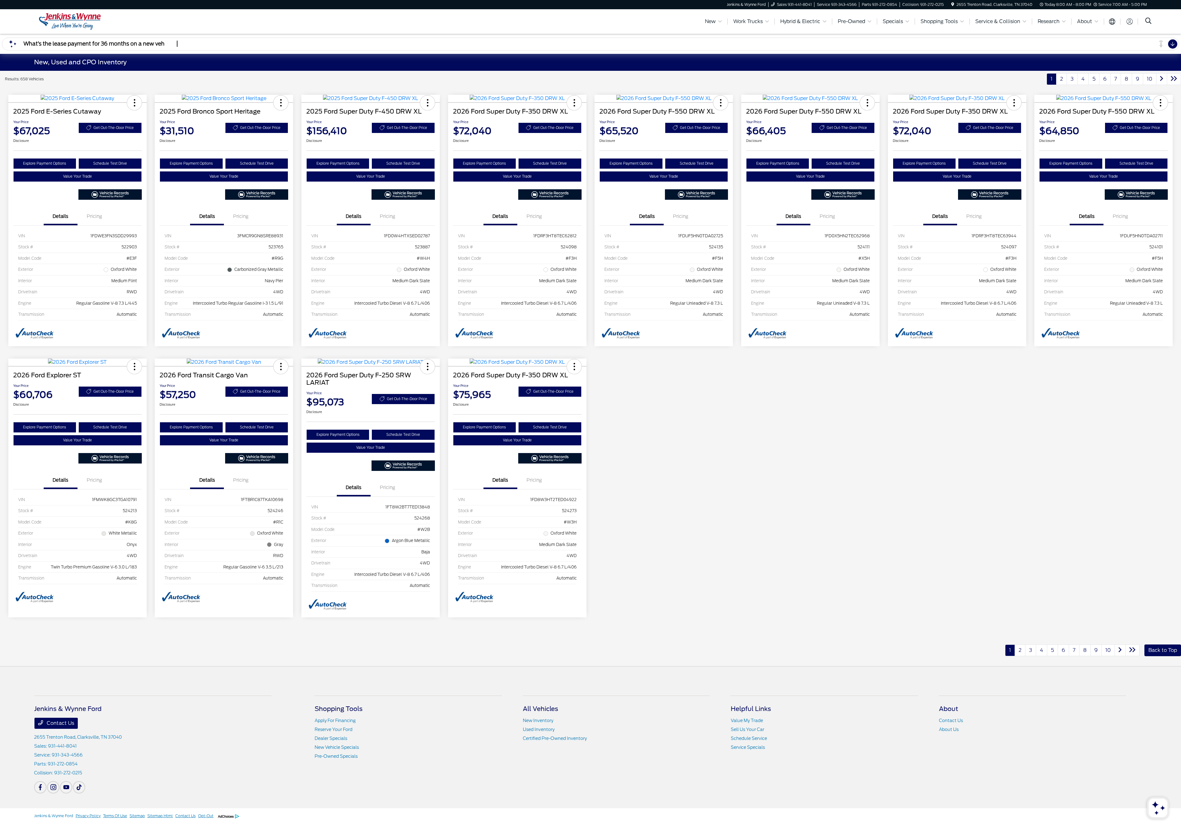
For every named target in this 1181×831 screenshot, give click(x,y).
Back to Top (1162, 650)
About (948, 709)
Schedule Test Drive (110, 163)
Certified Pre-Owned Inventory (555, 738)
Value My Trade (747, 720)
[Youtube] (66, 787)
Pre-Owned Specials (336, 756)
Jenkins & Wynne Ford (53, 815)
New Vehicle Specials (337, 747)
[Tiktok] (79, 787)
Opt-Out (205, 815)
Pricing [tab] (94, 216)
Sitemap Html (160, 815)
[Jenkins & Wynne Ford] (87, 21)
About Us (949, 729)
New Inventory (538, 720)
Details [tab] (60, 216)
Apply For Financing (335, 720)
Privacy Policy (88, 815)
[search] (1148, 22)
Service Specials (748, 747)
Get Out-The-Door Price (113, 128)
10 (1149, 79)
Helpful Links (751, 709)
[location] (952, 4)
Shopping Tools (339, 709)
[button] (134, 102)
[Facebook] (40, 787)
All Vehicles (540, 709)
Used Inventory (539, 729)
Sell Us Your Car (747, 729)
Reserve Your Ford (333, 729)
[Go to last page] (1174, 79)
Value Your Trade (77, 176)
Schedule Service (749, 738)
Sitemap (137, 815)
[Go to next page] (1161, 79)
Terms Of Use (115, 815)
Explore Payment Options (44, 163)
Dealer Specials (331, 738)
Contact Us (60, 723)
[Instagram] (53, 787)
